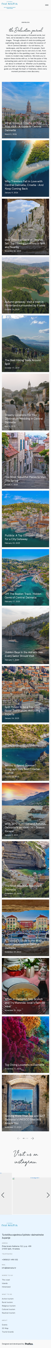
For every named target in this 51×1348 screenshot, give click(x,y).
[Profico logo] (29, 1344)
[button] (2, 1195)
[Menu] (46, 5)
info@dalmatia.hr (9, 1268)
